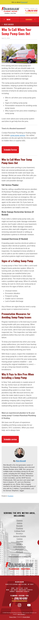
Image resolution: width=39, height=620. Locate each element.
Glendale (19, 541)
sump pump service (17, 135)
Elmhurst (19, 552)
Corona (19, 539)
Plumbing (10, 496)
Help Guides (9, 24)
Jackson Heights (19, 536)
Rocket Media (26, 617)
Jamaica (19, 544)
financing (24, 2)
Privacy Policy (12, 617)
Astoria (19, 523)
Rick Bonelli (21, 461)
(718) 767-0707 (32, 10)
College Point (19, 531)
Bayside (19, 526)
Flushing (19, 528)
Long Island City (19, 547)
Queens (19, 520)
